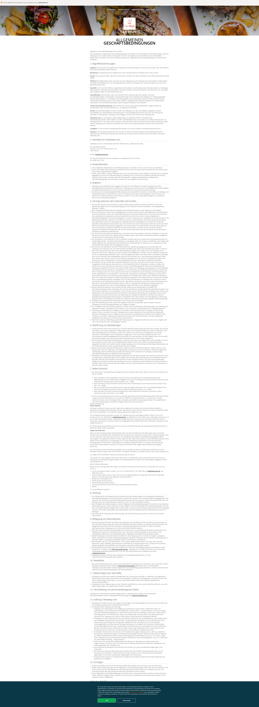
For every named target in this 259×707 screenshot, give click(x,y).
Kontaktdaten (137, 9)
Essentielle (126, 700)
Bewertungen (123, 9)
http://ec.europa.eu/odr (120, 549)
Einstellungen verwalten (136, 692)
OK (107, 700)
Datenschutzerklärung (139, 595)
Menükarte (111, 9)
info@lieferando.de (101, 154)
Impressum (150, 9)
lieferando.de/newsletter (126, 566)
